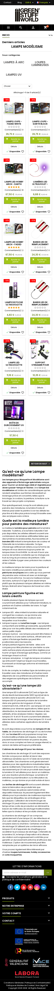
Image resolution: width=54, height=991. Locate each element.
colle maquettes (13, 854)
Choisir (17, 86)
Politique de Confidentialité (37, 982)
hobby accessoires (40, 852)
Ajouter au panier (13, 140)
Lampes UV (14, 75)
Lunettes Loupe (28, 623)
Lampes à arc (14, 62)
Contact (7, 2)
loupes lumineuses (20, 852)
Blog (20, 2)
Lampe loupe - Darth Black (40, 122)
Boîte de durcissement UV (14, 424)
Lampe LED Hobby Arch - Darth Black (13, 184)
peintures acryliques (13, 572)
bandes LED (8, 541)
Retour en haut (40, 463)
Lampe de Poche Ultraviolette (14, 303)
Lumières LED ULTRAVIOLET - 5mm (40, 184)
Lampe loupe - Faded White (14, 122)
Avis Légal (40, 985)
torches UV (15, 734)
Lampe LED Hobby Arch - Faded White (13, 244)
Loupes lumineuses (40, 63)
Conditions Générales (14, 982)
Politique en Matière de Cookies (20, 985)
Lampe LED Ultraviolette (14, 363)
